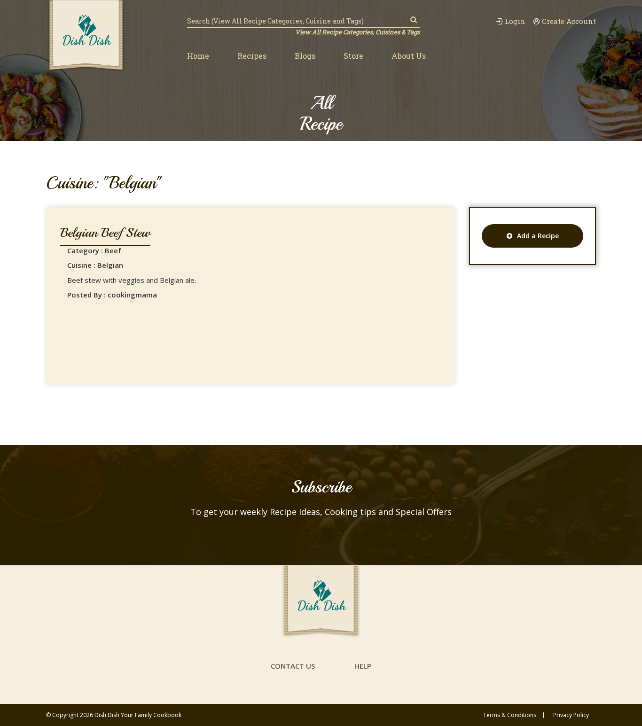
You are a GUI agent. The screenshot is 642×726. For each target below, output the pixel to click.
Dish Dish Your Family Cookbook (137, 715)
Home (198, 56)
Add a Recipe (538, 235)
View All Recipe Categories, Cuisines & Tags (357, 32)
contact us (293, 666)
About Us (408, 56)
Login (515, 21)
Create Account (569, 21)
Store (353, 56)
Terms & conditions (509, 715)
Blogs (305, 56)
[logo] (86, 36)
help (362, 666)
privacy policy (571, 715)
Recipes (251, 56)
